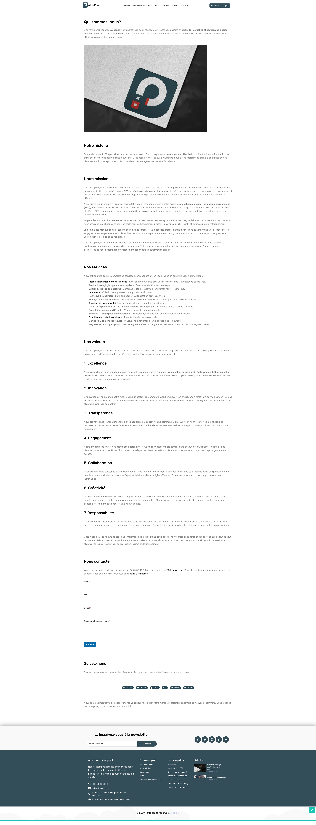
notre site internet (139, 573)
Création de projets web (102, 303)
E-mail (87, 608)
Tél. (85, 595)
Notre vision (144, 772)
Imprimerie (172, 764)
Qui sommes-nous (146, 764)
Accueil (126, 5)
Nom (87, 581)
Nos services (139, 5)
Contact (185, 5)
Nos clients (153, 5)
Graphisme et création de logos (105, 317)
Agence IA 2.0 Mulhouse (177, 776)
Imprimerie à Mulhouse (216, 777)
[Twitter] (205, 739)
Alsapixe (174, 812)
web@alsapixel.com (173, 570)
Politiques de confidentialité (150, 779)
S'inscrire (147, 743)
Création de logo (174, 779)
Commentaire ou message (97, 621)
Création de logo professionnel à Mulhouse (214, 767)
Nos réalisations (170, 5)
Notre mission (145, 768)
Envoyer (90, 644)
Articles (199, 760)
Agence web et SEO (175, 768)
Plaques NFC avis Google (178, 787)
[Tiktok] (219, 739)
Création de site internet (177, 772)
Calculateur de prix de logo (178, 783)
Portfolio (143, 776)
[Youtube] (226, 739)
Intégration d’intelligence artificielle (108, 281)
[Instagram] (212, 739)
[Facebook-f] (198, 739)
